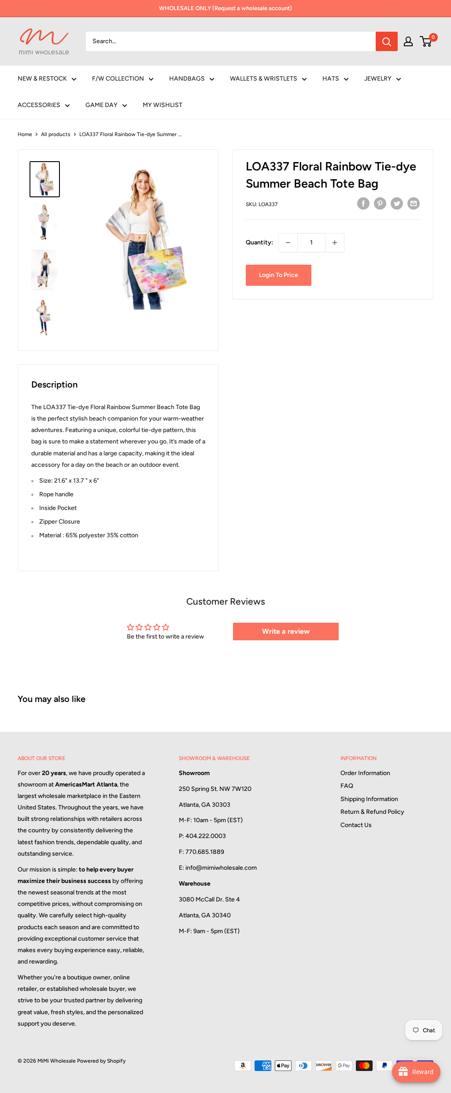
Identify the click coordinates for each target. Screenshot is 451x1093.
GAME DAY (101, 105)
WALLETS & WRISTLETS (263, 78)
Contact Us (356, 825)
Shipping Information (369, 799)
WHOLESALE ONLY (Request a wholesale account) (225, 8)
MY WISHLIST (162, 105)
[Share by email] (413, 203)
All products (55, 134)
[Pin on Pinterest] (380, 203)
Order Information (365, 773)
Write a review (286, 631)
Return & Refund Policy (372, 812)
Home (25, 134)
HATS (330, 78)
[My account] (408, 41)
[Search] (387, 41)
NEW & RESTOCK (42, 78)
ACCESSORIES (39, 105)
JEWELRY (378, 78)
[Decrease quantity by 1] (288, 242)
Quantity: (259, 242)
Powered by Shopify (101, 1061)
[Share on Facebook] (363, 203)
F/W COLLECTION (118, 78)
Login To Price (278, 275)
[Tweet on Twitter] (397, 203)
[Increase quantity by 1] (334, 242)
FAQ (346, 786)
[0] (426, 41)
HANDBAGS (187, 78)
